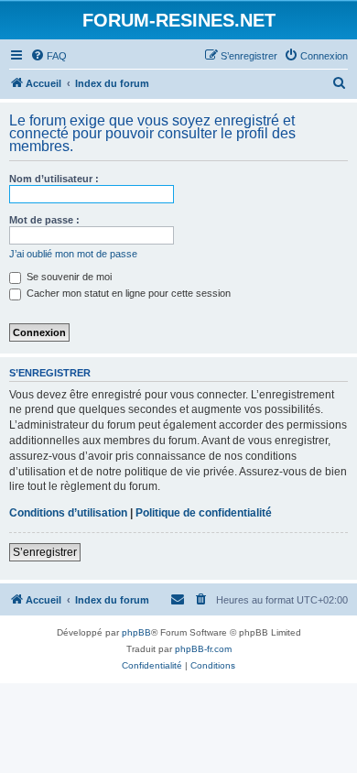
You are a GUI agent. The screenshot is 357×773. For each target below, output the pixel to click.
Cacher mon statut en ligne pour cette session (127, 293)
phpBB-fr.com (203, 649)
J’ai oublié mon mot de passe (73, 253)
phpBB (136, 632)
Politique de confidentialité (203, 512)
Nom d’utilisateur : (54, 178)
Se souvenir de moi (68, 276)
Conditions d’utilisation (68, 512)
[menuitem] (48, 56)
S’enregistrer (45, 552)
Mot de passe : (44, 219)
